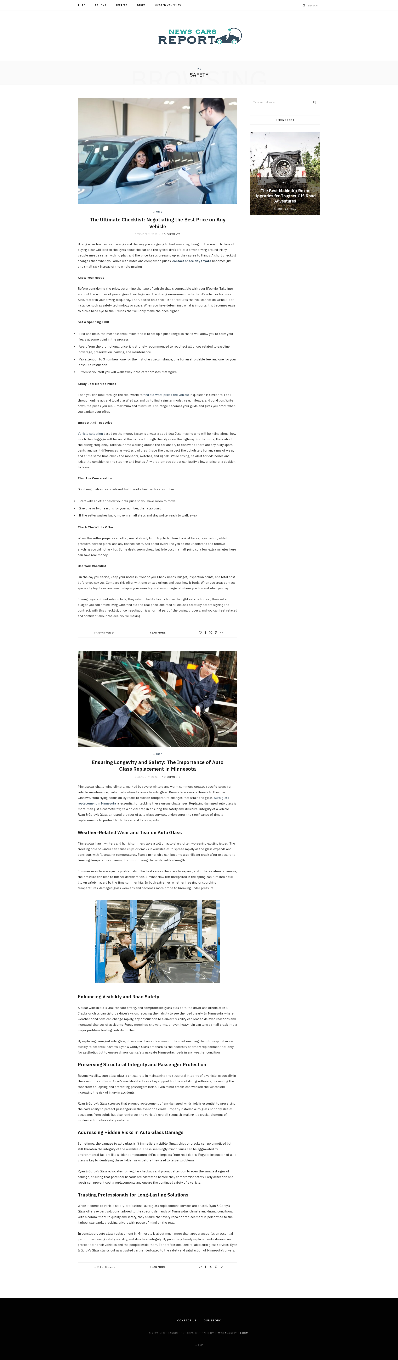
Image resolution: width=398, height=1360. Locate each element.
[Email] (221, 632)
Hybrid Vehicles (168, 5)
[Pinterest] (216, 632)
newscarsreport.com (232, 1332)
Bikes (141, 5)
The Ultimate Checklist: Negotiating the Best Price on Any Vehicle (158, 223)
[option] (285, 173)
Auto (82, 5)
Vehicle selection (90, 434)
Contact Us (186, 1320)
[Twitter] (210, 632)
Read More (158, 632)
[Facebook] (205, 632)
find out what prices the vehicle (166, 395)
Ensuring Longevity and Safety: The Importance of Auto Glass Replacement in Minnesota (157, 765)
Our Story (212, 1320)
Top (200, 1345)
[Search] (304, 5)
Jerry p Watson (105, 632)
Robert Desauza (106, 1266)
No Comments (171, 234)
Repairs (121, 5)
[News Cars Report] (199, 35)
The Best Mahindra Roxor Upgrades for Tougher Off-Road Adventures (285, 196)
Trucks (100, 5)
